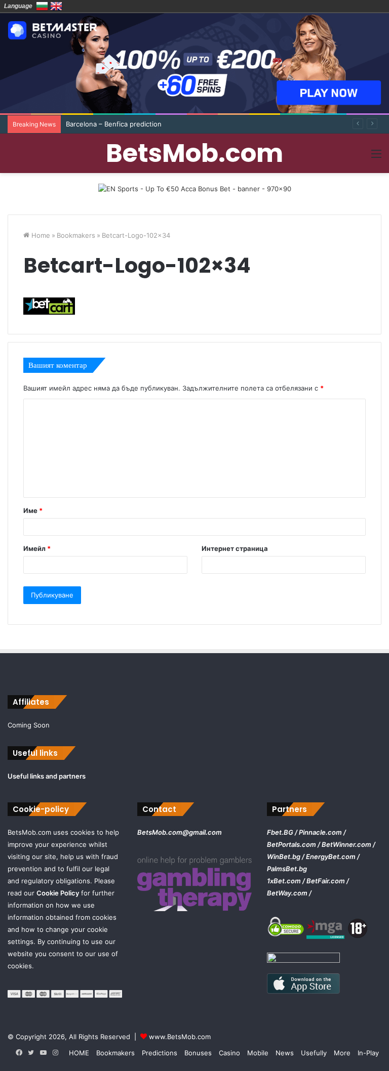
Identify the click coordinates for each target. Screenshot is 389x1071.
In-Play (368, 1053)
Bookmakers (76, 235)
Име (33, 510)
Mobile (257, 1053)
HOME (79, 1053)
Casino (229, 1053)
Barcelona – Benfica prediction (114, 124)
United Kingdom (56, 6)
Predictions (159, 1053)
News (285, 1053)
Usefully (314, 1053)
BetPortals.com (291, 844)
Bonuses (198, 1053)
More (342, 1053)
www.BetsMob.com (180, 1037)
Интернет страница (235, 548)
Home (39, 235)
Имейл (37, 548)
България (42, 6)
